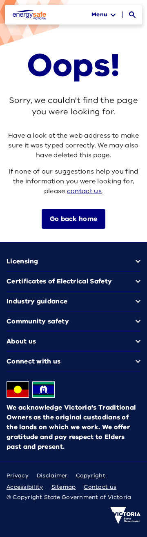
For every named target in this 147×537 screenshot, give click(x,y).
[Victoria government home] (125, 515)
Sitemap (63, 487)
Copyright (90, 475)
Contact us (100, 487)
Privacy (18, 475)
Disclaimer (52, 475)
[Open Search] (132, 15)
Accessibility (25, 487)
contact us (84, 191)
